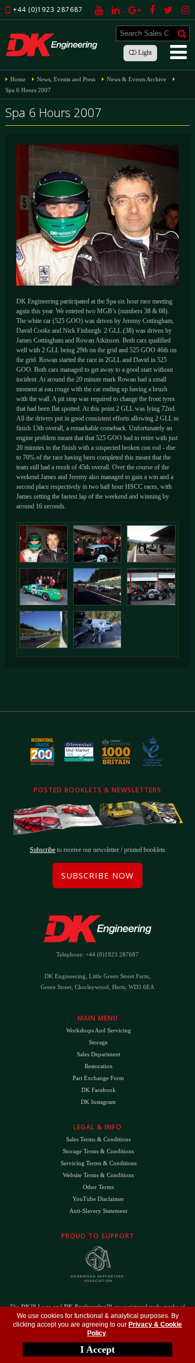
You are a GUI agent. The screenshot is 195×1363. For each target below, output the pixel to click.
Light (144, 52)
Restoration (98, 1066)
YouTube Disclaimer (98, 1199)
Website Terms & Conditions (98, 1175)
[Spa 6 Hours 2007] (44, 544)
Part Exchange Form (98, 1078)
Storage (98, 1042)
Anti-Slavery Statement (98, 1210)
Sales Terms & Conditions (98, 1139)
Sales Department (98, 1054)
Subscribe (42, 850)
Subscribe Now (97, 875)
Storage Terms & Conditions (98, 1151)
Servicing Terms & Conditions (98, 1163)
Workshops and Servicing (98, 1030)
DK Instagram (98, 1102)
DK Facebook (98, 1090)
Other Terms (98, 1187)
